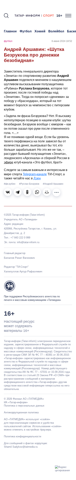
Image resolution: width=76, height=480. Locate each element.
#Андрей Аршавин (53, 183)
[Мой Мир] (47, 192)
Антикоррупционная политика (21, 412)
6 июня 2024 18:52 (62, 41)
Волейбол (56, 31)
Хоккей (39, 31)
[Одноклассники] (27, 192)
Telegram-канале (35, 174)
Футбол (26, 31)
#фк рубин (10, 183)
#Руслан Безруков (29, 183)
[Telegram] (17, 192)
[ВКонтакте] (8, 192)
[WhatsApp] (37, 192)
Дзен (37, 178)
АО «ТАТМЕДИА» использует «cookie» (27, 419)
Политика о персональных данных (24, 405)
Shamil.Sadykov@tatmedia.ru (21, 446)
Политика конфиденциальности (22, 436)
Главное (10, 31)
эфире (8, 162)
